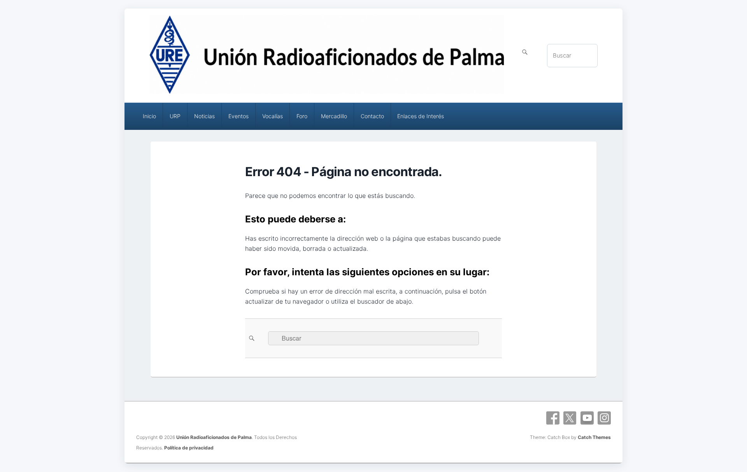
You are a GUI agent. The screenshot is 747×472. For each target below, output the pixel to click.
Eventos (238, 116)
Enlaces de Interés (420, 116)
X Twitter (570, 418)
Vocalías (272, 116)
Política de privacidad (189, 448)
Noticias (204, 116)
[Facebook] (552, 418)
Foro (301, 116)
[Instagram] (604, 418)
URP (175, 116)
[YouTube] (587, 418)
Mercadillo (334, 116)
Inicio (149, 116)
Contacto (372, 116)
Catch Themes (594, 437)
